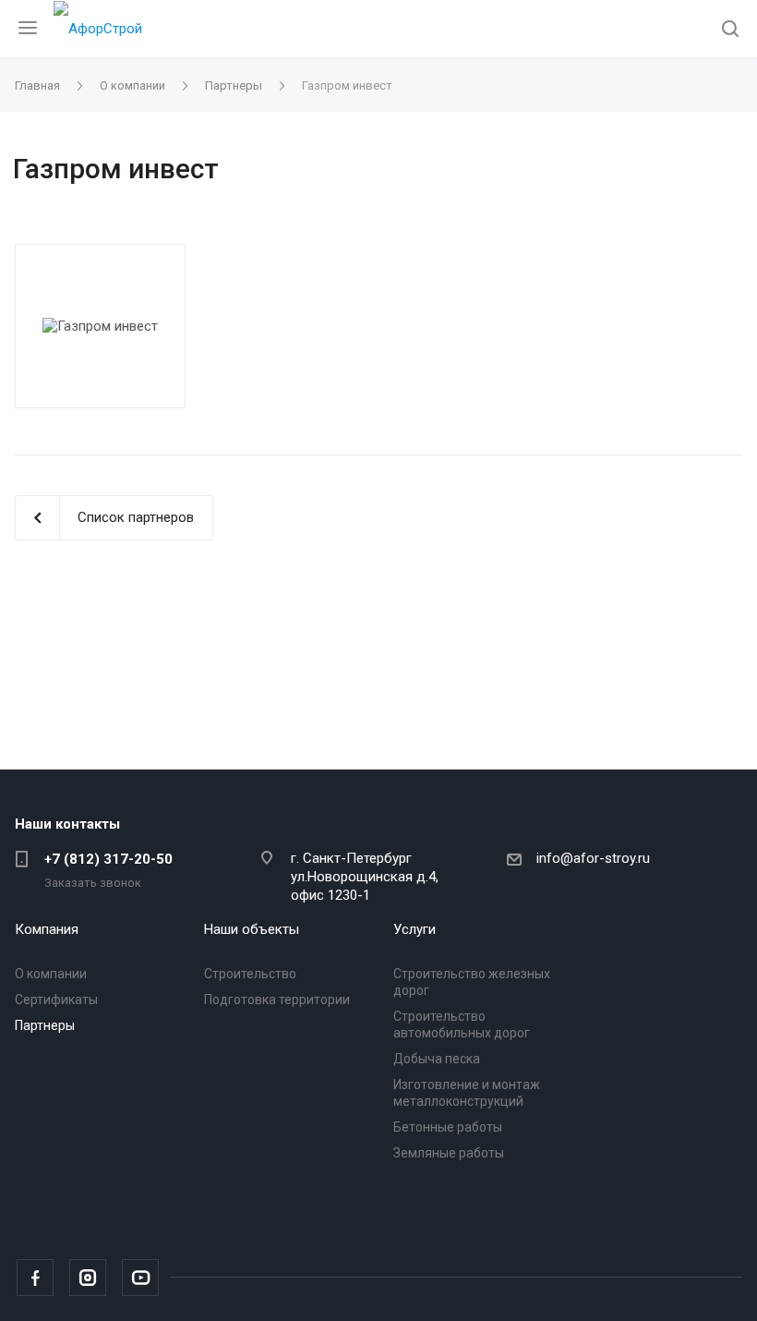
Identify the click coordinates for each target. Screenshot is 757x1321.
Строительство (250, 973)
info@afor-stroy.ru (593, 858)
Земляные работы (448, 1152)
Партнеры (45, 1025)
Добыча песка (436, 1058)
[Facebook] (35, 1277)
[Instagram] (87, 1277)
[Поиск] (730, 30)
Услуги (414, 929)
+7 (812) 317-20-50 (108, 859)
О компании (51, 973)
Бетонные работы (447, 1127)
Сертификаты (56, 999)
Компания (46, 929)
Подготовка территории (277, 999)
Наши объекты (251, 929)
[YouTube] (140, 1277)
